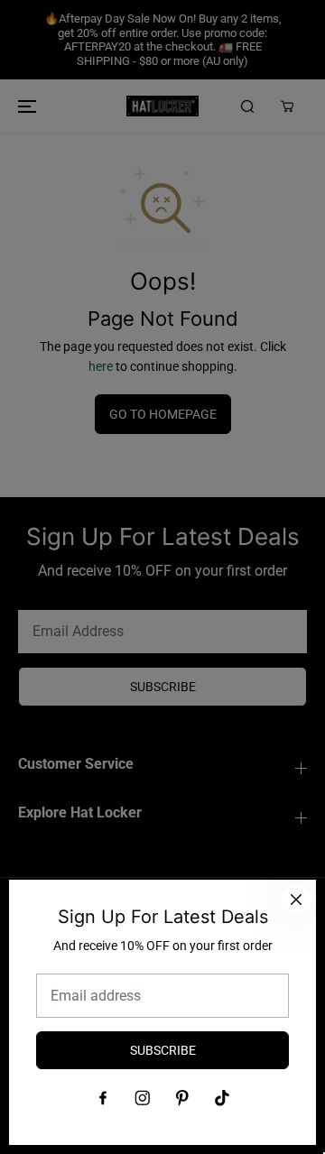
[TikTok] (222, 1098)
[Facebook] (103, 1098)
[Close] (296, 899)
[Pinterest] (182, 1098)
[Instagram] (142, 1098)
